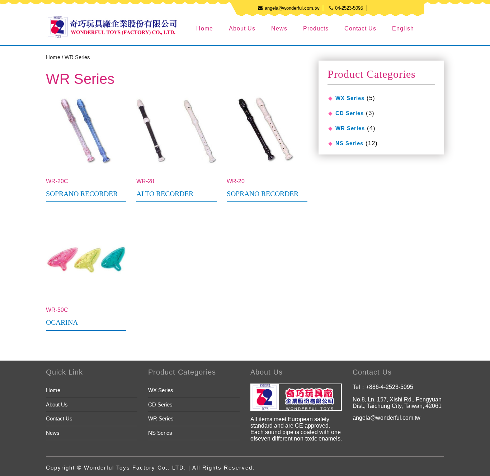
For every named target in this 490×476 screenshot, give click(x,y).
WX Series (349, 98)
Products (316, 28)
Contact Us (360, 28)
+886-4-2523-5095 (389, 387)
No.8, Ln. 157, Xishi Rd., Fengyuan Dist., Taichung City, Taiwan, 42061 (397, 402)
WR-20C (82, 187)
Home (204, 28)
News (279, 28)
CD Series (349, 113)
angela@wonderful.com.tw (386, 418)
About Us (242, 28)
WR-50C (62, 316)
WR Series (350, 128)
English (403, 28)
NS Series (349, 143)
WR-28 (164, 187)
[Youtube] (372, 8)
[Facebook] (383, 8)
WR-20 (262, 187)
